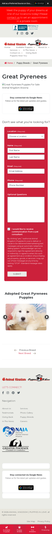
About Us (42, 47)
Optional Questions (17, 194)
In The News (29, 50)
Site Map (31, 521)
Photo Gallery (26, 413)
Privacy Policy (43, 521)
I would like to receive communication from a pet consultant (25, 232)
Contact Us (15, 53)
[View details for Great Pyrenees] (26, 317)
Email (14, 166)
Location (16, 131)
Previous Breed (27, 350)
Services (13, 50)
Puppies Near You (18, 55)
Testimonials (7, 413)
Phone (15, 180)
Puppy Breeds (27, 417)
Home (7, 47)
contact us (13, 17)
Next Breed (25, 353)
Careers (23, 421)
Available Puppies (24, 47)
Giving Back (31, 53)
